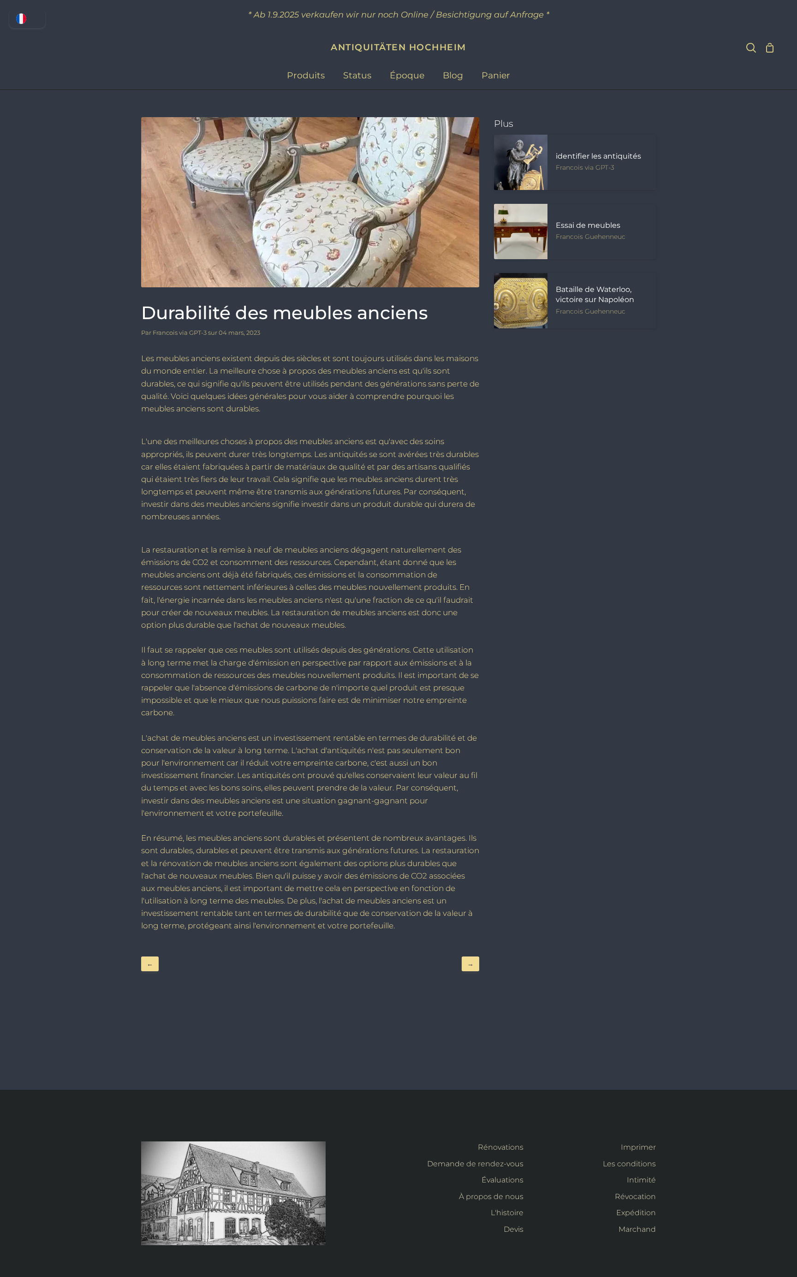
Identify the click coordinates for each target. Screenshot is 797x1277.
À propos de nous (491, 1196)
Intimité (641, 1180)
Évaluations (502, 1180)
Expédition (636, 1212)
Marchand (637, 1229)
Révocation (635, 1196)
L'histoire (507, 1212)
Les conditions (629, 1163)
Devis (513, 1229)
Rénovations (500, 1147)
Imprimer (638, 1147)
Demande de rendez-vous (475, 1163)
